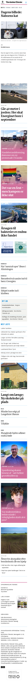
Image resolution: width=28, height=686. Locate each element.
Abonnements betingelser (9, 619)
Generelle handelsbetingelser (10, 661)
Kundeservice (5, 623)
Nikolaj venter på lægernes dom (11, 353)
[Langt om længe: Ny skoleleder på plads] (14, 376)
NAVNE (2, 421)
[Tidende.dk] (14, 2)
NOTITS (3, 7)
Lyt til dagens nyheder (8, 602)
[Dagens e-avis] (22, 602)
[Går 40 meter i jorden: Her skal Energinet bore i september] (14, 93)
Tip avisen (4, 592)
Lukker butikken (6, 328)
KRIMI (2, 430)
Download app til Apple (8, 603)
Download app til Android (6, 606)
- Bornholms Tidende (14, 318)
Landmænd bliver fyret (8, 349)
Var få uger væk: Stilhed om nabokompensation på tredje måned (12, 344)
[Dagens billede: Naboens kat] (14, 30)
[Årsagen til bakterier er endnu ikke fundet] (14, 213)
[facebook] (2, 667)
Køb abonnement (6, 617)
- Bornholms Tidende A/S (11, 312)
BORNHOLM (3, 264)
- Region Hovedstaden (11, 306)
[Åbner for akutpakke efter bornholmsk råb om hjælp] (14, 540)
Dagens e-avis (5, 600)
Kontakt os (4, 588)
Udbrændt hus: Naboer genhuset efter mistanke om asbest (13, 333)
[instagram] (4, 667)
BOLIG (2, 409)
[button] (26, 2)
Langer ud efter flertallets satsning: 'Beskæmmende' (12, 339)
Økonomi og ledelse (7, 590)
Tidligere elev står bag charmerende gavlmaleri (12, 357)
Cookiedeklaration (17, 663)
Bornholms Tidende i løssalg (9, 621)
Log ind (2, 3)
